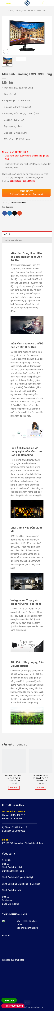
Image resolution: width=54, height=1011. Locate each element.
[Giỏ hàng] (50, 3)
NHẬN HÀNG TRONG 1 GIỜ (15, 152)
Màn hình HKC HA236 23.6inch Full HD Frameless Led (14, 778)
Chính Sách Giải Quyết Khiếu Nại (17, 877)
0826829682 (15, 181)
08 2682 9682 (29, 181)
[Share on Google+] (19, 213)
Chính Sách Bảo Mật (11, 890)
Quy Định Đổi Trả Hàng (13, 871)
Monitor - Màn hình (37, 11)
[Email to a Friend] (14, 213)
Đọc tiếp (14, 787)
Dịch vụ (5, 864)
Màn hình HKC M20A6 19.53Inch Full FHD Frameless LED (41, 778)
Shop (10, 11)
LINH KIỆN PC (20, 11)
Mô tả (7, 234)
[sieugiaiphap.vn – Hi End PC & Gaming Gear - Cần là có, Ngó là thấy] (27, 3)
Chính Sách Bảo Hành (12, 867)
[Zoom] (5, 51)
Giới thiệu (6, 860)
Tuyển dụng (7, 900)
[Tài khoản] (45, 3)
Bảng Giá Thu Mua (10, 904)
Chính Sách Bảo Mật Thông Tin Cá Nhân (21, 884)
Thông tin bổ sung (13, 240)
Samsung (9, 207)
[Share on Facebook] (4, 213)
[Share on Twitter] (9, 213)
